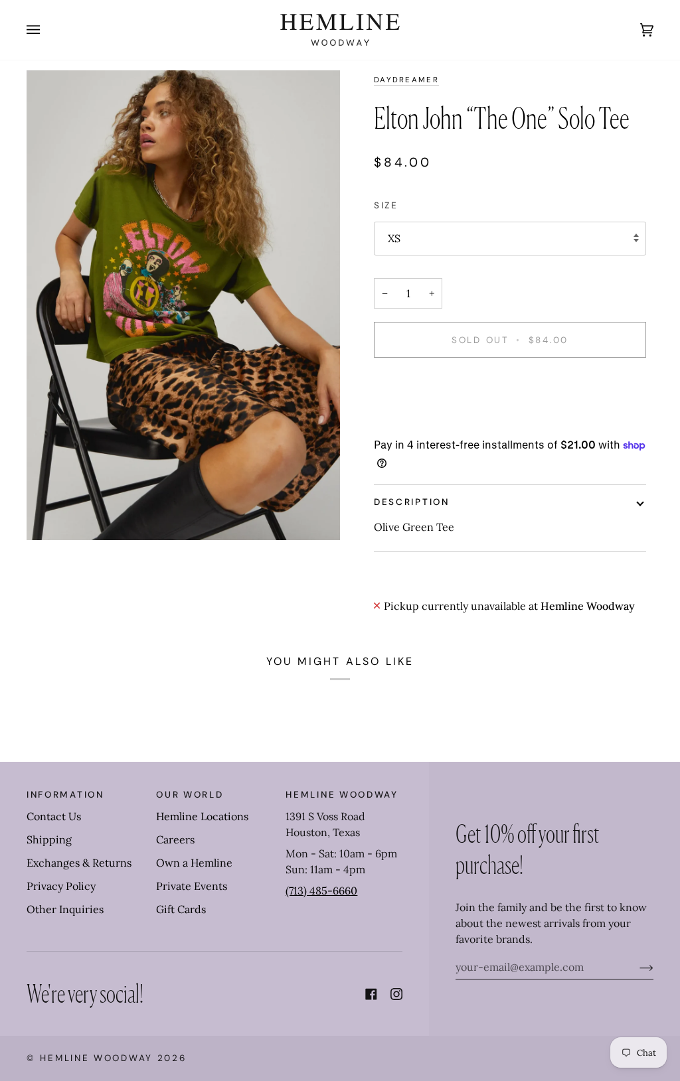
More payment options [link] (430, 422)
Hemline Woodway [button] (342, 794)
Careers (175, 839)
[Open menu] (46, 30)
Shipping (49, 839)
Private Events (191, 886)
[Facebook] (371, 994)
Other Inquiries (65, 909)
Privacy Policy (61, 886)
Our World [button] (189, 794)
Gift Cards (181, 909)
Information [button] (65, 794)
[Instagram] (396, 994)
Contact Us (54, 816)
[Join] (635, 966)
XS (394, 238)
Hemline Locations (202, 816)
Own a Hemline (194, 862)
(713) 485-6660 (321, 890)
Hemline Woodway (96, 1058)
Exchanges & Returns (79, 862)
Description (412, 502)
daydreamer (406, 80)
